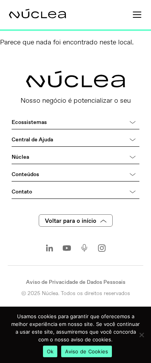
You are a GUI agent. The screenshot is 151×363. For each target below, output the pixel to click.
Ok (50, 351)
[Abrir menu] (137, 14)
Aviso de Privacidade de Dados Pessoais (75, 282)
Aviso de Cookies (86, 351)
